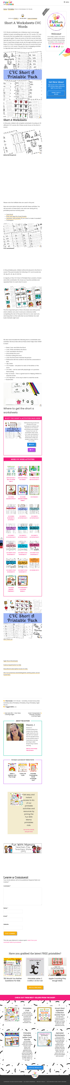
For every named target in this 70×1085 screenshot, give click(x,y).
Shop (32, 444)
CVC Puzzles (34, 497)
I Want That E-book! (56, 93)
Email (5, 916)
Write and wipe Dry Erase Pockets (16, 216)
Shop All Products (35, 1067)
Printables (11, 9)
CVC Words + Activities (20, 701)
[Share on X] (1, 544)
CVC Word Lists (34, 570)
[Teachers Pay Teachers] (62, 47)
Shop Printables (31, 703)
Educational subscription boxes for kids (15, 669)
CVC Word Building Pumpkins (11, 589)
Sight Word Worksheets (10, 661)
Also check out (7, 639)
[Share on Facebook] (1, 541)
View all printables (35, 987)
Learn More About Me (57, 43)
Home (5, 9)
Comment (7, 886)
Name (5, 908)
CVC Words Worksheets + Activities (11, 518)
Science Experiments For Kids (12, 665)
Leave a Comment (32, 18)
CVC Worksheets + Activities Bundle (22, 589)
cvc (15, 707)
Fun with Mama (8, 2)
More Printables (14, 703)
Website (6, 924)
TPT (32, 450)
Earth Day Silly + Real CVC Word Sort (11, 479)
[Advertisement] (25, 1081)
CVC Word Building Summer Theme (22, 498)
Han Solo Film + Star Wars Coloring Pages (13, 713)
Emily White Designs (60, 1081)
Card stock (9, 214)
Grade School (32, 701)
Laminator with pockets (13, 218)
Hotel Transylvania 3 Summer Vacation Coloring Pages (34, 714)
